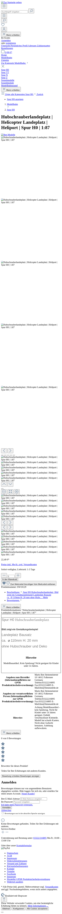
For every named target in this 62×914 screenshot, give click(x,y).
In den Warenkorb (9, 579)
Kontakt (10, 869)
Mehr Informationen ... (38, 906)
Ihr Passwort (7, 802)
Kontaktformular (23, 845)
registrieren (11, 43)
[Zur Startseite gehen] (11, 2)
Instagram (11, 876)
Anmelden (6, 40)
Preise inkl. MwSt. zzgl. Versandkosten (19, 564)
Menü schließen (13, 35)
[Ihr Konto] (4, 29)
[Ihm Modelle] (8, 134)
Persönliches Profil (19, 45)
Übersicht (6, 45)
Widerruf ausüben (15, 882)
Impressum (12, 858)
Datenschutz (12, 853)
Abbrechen (6, 810)
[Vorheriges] (4, 450)
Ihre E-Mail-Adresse (10, 799)
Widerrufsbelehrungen (17, 861)
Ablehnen (6, 909)
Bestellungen (7, 48)
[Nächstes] (10, 450)
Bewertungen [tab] (13, 600)
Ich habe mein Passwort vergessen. (17, 804)
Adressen (32, 45)
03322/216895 (40, 838)
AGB (9, 855)
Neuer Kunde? (28, 793)
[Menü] (4, 6)
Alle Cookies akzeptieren (37, 909)
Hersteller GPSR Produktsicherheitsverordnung (28, 879)
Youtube (11, 871)
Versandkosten (51, 887)
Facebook (11, 874)
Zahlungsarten (43, 45)
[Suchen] (31, 11)
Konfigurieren (18, 909)
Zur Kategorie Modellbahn (13, 63)
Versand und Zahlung (17, 863)
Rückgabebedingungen (17, 866)
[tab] (32, 595)
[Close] (2, 488)
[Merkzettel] (3, 25)
